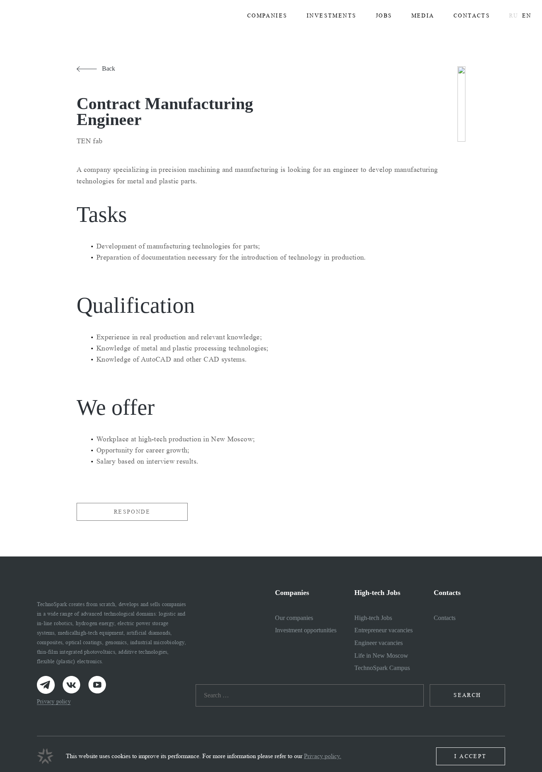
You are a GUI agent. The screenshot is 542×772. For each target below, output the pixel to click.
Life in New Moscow (381, 655)
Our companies (294, 617)
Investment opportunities (305, 630)
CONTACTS (472, 16)
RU (513, 16)
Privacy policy (54, 702)
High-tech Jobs (373, 617)
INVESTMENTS (332, 16)
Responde (132, 512)
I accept (470, 756)
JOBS (384, 16)
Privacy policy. (322, 756)
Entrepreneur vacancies (383, 630)
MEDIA (422, 16)
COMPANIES (267, 16)
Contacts (445, 617)
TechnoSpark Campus (382, 667)
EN (526, 16)
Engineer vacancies (378, 642)
